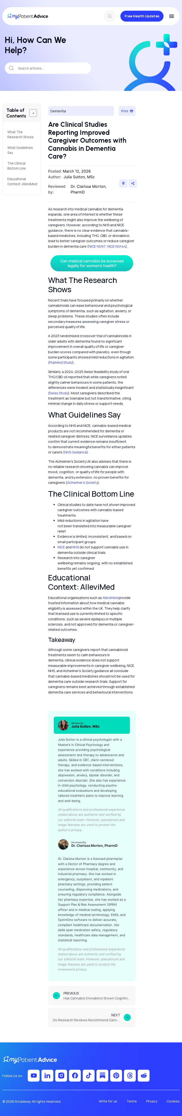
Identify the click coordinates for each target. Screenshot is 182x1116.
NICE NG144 (116, 246)
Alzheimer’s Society (82, 482)
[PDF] (123, 183)
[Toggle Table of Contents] (33, 113)
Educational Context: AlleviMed (21, 181)
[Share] (133, 183)
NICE (61, 547)
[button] (171, 16)
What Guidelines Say (20, 150)
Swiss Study (58, 393)
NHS (75, 547)
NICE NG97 (97, 246)
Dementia (58, 111)
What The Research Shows (20, 134)
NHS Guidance (75, 452)
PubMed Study (61, 362)
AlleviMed (110, 597)
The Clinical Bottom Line (17, 165)
